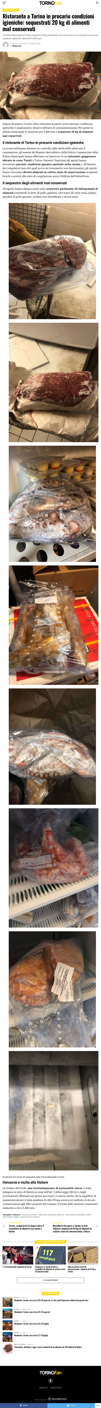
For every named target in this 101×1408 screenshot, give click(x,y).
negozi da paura (30, 1215)
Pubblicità (43, 1387)
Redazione (17, 46)
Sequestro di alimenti (30, 1217)
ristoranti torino (11, 1217)
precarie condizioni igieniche (51, 1215)
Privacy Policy (56, 1387)
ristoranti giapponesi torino (78, 1215)
